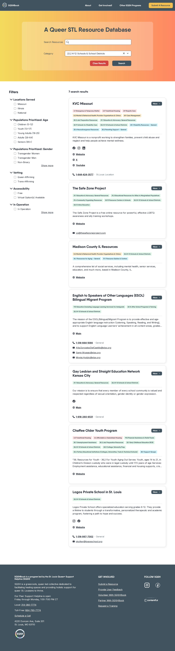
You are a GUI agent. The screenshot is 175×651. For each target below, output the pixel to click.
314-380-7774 (28, 604)
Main (78, 333)
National (22, 112)
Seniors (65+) (25, 142)
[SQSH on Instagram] (147, 585)
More (157, 104)
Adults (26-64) (25, 137)
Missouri (22, 104)
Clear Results (99, 63)
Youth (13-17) (25, 128)
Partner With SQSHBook (111, 600)
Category (48, 53)
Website (80, 154)
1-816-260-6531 (84, 416)
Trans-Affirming (26, 181)
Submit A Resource (160, 5)
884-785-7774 (33, 610)
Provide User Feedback (110, 589)
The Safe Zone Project (89, 188)
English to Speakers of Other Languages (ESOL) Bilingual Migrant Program (108, 297)
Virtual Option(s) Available (31, 197)
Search (121, 63)
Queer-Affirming (26, 177)
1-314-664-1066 (84, 343)
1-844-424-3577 (84, 174)
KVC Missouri (83, 103)
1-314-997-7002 (84, 536)
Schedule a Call (22, 615)
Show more (47, 165)
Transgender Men (27, 158)
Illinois (21, 108)
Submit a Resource (108, 584)
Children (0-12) (25, 124)
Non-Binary (24, 162)
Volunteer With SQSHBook (112, 595)
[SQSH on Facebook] (158, 585)
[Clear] (123, 53)
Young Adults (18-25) (29, 133)
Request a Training (107, 606)
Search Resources (53, 42)
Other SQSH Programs (130, 5)
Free (20, 193)
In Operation (24, 209)
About (88, 5)
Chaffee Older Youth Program (95, 430)
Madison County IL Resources (95, 247)
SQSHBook (13, 5)
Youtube (80, 165)
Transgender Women (29, 153)
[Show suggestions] (127, 53)
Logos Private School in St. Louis (97, 492)
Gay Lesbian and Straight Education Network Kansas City (106, 373)
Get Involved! (105, 5)
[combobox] (98, 53)
